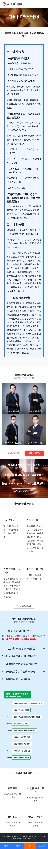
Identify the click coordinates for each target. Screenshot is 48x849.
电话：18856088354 (16, 474)
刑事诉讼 (20, 58)
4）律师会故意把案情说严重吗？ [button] (19, 663)
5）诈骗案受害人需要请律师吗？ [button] (19, 671)
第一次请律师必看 (24, 606)
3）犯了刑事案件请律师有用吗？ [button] (19, 656)
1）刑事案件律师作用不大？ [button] (17, 630)
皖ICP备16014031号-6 (26, 839)
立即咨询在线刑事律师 (24, 491)
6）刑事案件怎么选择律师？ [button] (17, 679)
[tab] (24, 636)
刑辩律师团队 (34, 453)
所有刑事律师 (13, 453)
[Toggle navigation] (44, 4)
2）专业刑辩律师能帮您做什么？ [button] (19, 648)
